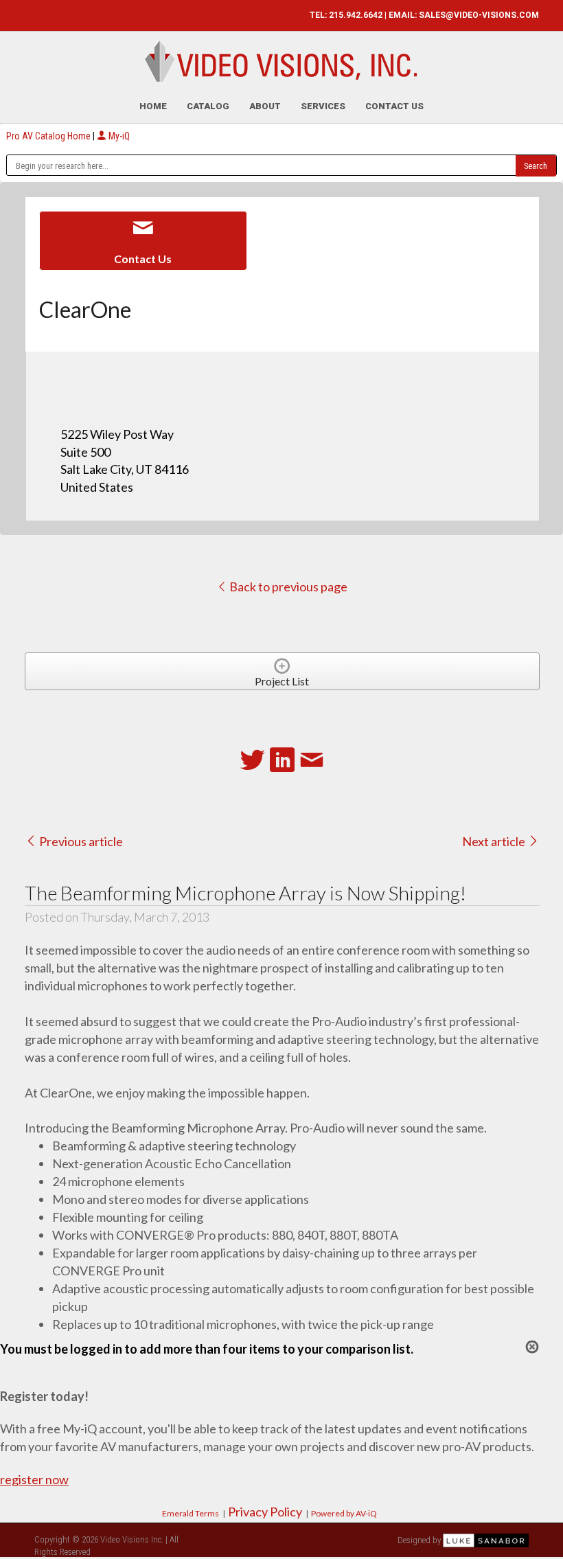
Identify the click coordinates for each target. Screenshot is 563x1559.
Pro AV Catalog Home (49, 135)
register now (34, 1479)
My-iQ (118, 135)
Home (153, 106)
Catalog (208, 106)
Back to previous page (287, 586)
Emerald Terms (190, 1513)
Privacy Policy (265, 1511)
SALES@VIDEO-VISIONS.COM (479, 15)
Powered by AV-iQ (344, 1513)
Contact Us (394, 106)
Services (323, 106)
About (265, 106)
